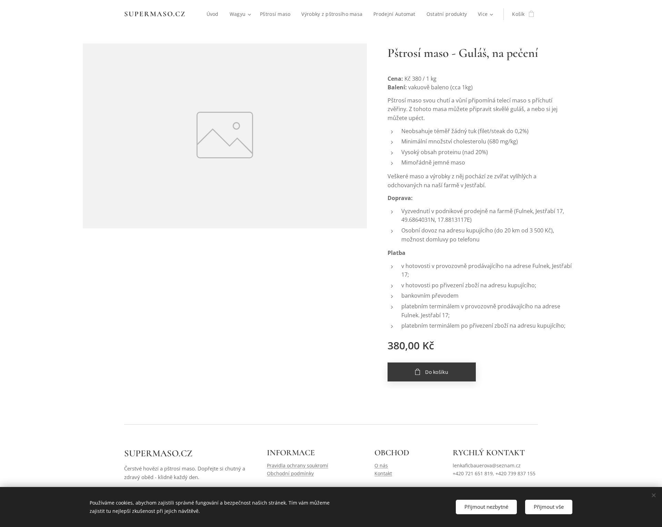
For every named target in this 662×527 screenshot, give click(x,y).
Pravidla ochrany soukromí (297, 465)
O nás (381, 465)
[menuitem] (214, 14)
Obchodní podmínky (290, 473)
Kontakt (383, 473)
